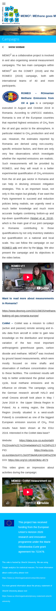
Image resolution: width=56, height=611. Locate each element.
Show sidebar (16, 47)
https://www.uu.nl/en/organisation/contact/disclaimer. (24, 578)
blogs (40, 247)
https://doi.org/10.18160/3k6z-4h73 (28, 460)
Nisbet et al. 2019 (41, 218)
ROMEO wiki (9, 247)
